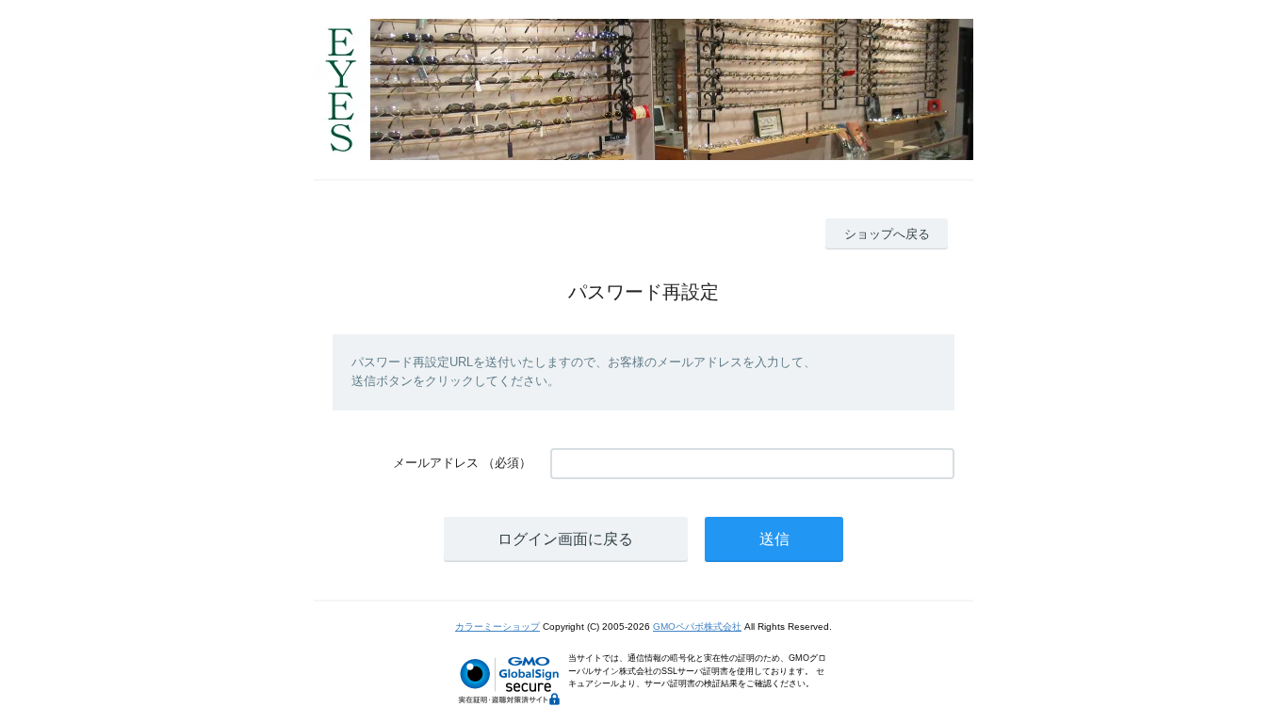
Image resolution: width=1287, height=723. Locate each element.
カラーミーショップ (497, 626)
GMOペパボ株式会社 (697, 626)
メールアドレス (436, 463)
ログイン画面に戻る (565, 539)
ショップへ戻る (887, 234)
